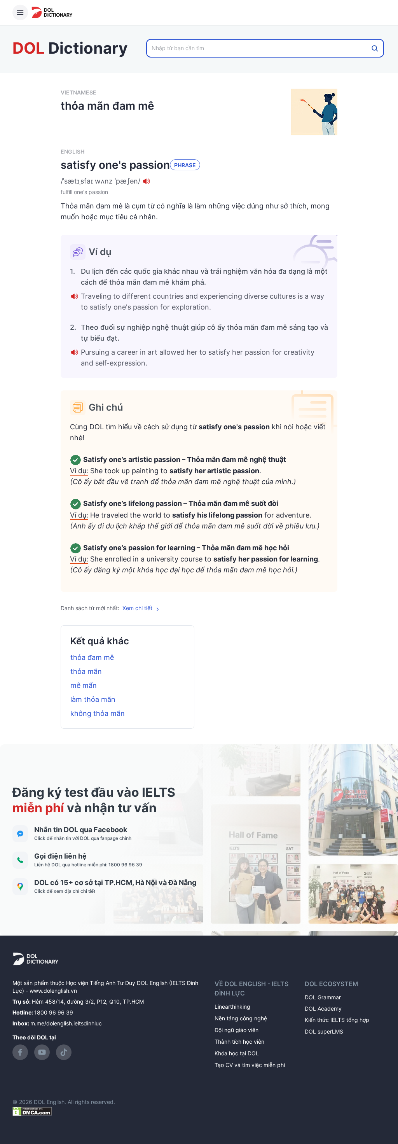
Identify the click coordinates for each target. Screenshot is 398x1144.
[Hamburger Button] (20, 12)
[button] (199, 181)
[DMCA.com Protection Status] (32, 1110)
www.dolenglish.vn (53, 990)
